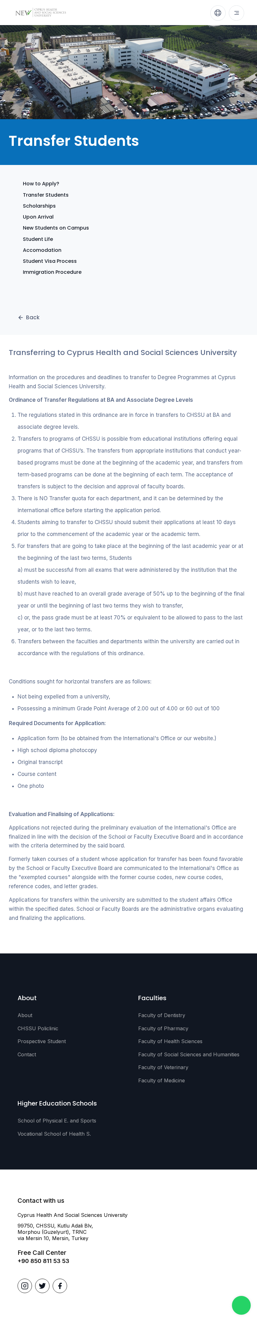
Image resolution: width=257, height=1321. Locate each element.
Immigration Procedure (52, 272)
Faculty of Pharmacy (163, 1028)
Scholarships (39, 206)
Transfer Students (46, 195)
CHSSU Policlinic (38, 1028)
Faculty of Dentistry (161, 1015)
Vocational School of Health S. (54, 1134)
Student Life (38, 239)
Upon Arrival (38, 216)
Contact (27, 1054)
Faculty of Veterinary (163, 1067)
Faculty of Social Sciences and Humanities (188, 1054)
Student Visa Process (50, 261)
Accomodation (42, 250)
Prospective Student (42, 1041)
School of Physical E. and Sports (57, 1120)
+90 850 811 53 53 (43, 1261)
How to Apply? (41, 183)
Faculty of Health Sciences (170, 1041)
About (25, 1015)
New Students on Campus (56, 227)
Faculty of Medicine (161, 1080)
